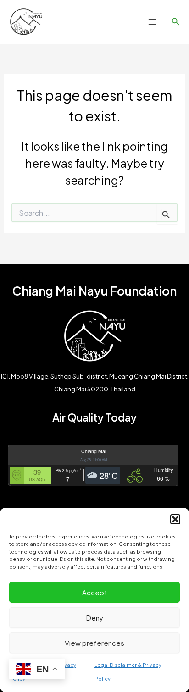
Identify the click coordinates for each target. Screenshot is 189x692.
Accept (94, 592)
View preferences (94, 642)
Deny (94, 617)
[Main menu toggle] (152, 22)
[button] (175, 519)
